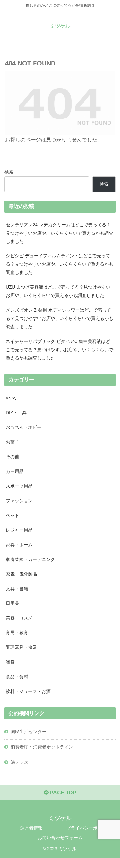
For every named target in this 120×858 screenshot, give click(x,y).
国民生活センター (28, 731)
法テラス (19, 762)
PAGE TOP (62, 792)
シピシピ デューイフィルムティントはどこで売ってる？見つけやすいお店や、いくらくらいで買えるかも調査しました (59, 264)
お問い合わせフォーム (60, 837)
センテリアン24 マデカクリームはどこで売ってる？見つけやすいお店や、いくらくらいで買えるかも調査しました (59, 233)
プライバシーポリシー (88, 828)
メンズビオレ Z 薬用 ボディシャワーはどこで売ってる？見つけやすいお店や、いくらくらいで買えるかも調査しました (59, 318)
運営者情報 (31, 828)
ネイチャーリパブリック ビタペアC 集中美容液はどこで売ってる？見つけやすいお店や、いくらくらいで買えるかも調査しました (59, 350)
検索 (8, 171)
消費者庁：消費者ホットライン (42, 746)
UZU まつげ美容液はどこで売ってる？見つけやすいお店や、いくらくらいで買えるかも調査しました (58, 291)
